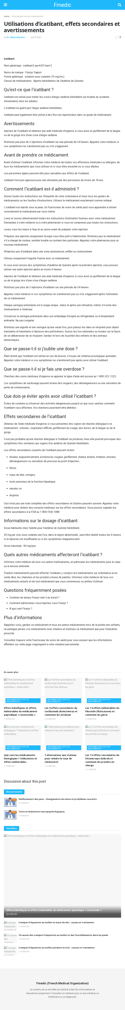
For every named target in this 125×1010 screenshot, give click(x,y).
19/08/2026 (91, 719)
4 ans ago (24, 803)
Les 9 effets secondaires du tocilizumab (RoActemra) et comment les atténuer (61, 711)
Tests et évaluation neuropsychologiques (42, 811)
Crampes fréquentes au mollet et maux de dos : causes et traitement (56, 922)
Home (6, 16)
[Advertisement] (62, 47)
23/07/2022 (35, 37)
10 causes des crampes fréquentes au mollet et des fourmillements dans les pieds (63, 935)
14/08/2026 (51, 766)
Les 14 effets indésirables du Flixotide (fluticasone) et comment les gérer (102, 711)
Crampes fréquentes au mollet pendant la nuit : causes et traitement (57, 947)
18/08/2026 (10, 766)
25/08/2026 (24, 926)
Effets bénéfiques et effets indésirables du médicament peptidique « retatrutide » (20, 711)
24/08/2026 (24, 951)
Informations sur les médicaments (27, 16)
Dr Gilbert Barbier (16, 37)
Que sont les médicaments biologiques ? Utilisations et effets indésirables (20, 758)
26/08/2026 (10, 719)
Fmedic (62, 5)
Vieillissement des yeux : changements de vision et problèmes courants (58, 799)
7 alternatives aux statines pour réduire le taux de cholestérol (60, 758)
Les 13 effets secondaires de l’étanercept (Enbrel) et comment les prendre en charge (102, 760)
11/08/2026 (91, 769)
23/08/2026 (51, 719)
